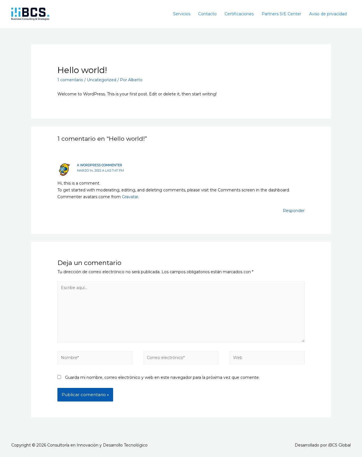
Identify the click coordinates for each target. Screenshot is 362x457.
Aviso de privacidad (328, 13)
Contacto (207, 13)
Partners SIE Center (281, 13)
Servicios (181, 13)
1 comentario (70, 79)
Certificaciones (239, 13)
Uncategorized (101, 79)
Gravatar (130, 196)
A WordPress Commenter (99, 165)
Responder (294, 210)
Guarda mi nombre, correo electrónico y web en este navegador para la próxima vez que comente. (162, 377)
